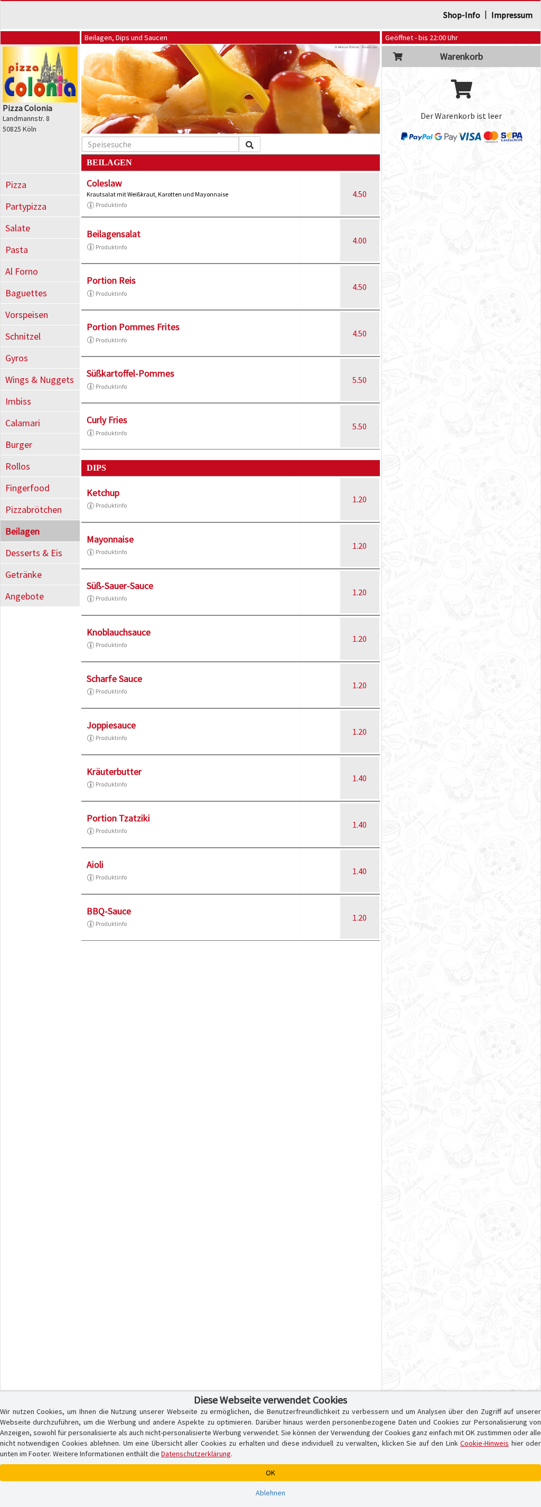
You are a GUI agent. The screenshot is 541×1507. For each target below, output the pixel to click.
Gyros (16, 358)
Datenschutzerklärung (196, 1453)
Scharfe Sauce (114, 678)
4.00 (359, 240)
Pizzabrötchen (33, 509)
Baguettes (26, 293)
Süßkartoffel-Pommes (130, 373)
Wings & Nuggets (39, 379)
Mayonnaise (110, 539)
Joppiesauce (111, 725)
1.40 (359, 778)
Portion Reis (111, 280)
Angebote (24, 596)
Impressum (512, 15)
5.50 (359, 380)
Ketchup (103, 492)
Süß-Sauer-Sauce (120, 585)
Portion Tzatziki (118, 818)
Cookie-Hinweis (484, 1443)
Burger (18, 444)
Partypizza (25, 206)
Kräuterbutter (114, 771)
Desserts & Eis (33, 553)
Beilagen (22, 531)
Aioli (95, 864)
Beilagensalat (114, 234)
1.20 (359, 499)
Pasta (16, 250)
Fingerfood (27, 488)
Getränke (23, 574)
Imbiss (18, 401)
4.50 (359, 194)
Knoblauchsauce (119, 632)
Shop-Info (461, 15)
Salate (17, 228)
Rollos (17, 466)
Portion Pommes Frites (133, 327)
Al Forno (21, 271)
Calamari (22, 423)
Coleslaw (104, 183)
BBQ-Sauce (109, 911)
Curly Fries (107, 420)
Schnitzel (23, 336)
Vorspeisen (26, 314)
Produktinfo (111, 205)
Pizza (15, 185)
